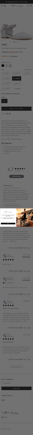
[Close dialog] (32, 209)
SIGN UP (8, 223)
